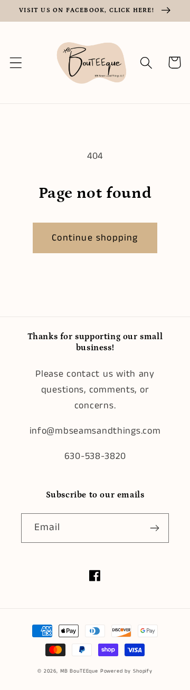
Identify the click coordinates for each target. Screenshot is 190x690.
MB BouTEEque (80, 671)
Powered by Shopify (126, 671)
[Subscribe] (154, 528)
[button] (16, 62)
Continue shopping (95, 238)
